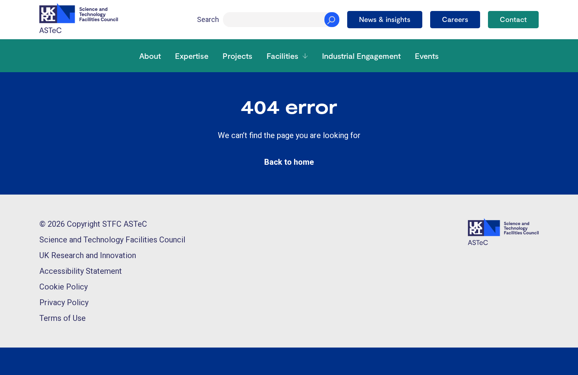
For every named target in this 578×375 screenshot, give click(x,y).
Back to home (289, 162)
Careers (455, 19)
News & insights (384, 19)
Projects (237, 55)
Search (208, 19)
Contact (513, 19)
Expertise (191, 55)
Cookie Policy (63, 286)
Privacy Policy (63, 302)
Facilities (282, 55)
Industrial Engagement (361, 55)
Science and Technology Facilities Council (112, 239)
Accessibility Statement (80, 271)
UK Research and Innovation (87, 255)
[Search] (331, 19)
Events (427, 55)
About (150, 55)
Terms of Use (62, 318)
